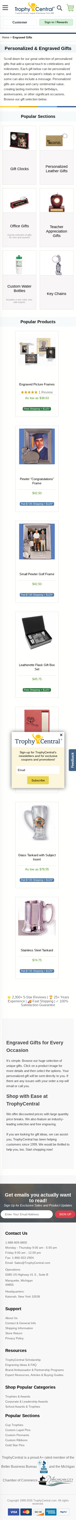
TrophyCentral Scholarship (23, 1359)
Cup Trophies (14, 1425)
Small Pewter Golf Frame (36, 574)
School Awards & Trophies (22, 1406)
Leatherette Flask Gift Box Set (37, 667)
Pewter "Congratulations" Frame (37, 481)
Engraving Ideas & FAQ (21, 1365)
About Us (11, 1318)
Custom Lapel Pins (17, 1430)
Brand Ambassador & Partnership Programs (34, 1370)
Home (5, 37)
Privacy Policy (14, 1338)
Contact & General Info (20, 1323)
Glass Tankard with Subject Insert (37, 857)
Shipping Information (19, 1328)
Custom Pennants (17, 1435)
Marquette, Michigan (19, 1280)
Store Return (13, 1333)
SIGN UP (65, 1214)
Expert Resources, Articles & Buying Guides (34, 1375)
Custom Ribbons (16, 1440)
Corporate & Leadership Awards (26, 1401)
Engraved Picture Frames (36, 384)
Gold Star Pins (14, 1445)
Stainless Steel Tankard (37, 950)
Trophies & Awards (17, 1396)
